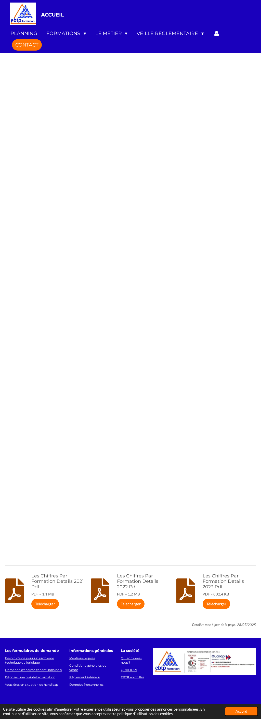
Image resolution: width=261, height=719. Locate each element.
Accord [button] (241, 711)
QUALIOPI (129, 670)
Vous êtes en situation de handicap (31, 684)
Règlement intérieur (84, 677)
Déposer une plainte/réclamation (30, 677)
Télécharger (45, 604)
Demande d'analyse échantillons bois (33, 670)
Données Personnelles (86, 684)
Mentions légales (82, 658)
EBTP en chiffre (132, 677)
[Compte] (216, 33)
